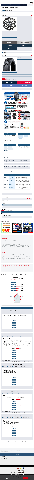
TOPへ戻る (17, 454)
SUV (5, 148)
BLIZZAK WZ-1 (11, 180)
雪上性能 (21, 137)
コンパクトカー (11, 148)
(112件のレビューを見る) (16, 79)
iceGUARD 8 (11, 187)
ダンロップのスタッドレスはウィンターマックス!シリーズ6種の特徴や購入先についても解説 (16, 161)
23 (25, 441)
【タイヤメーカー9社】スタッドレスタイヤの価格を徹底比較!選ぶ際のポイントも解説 (16, 167)
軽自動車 (6, 150)
